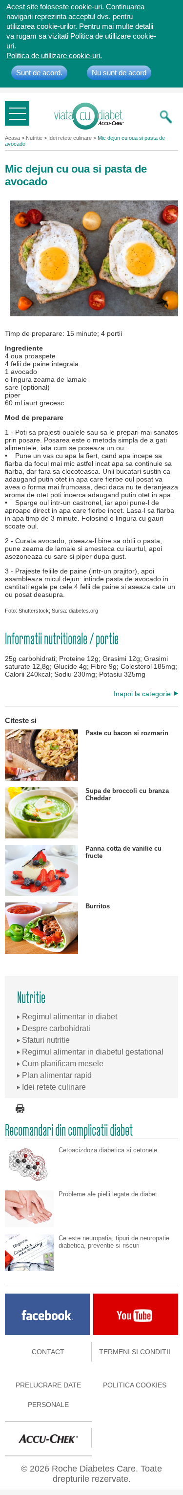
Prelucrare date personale (48, 1394)
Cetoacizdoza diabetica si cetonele (108, 1150)
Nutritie (34, 138)
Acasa (12, 138)
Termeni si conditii (134, 1352)
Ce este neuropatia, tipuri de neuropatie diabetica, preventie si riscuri (114, 1241)
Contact (48, 1352)
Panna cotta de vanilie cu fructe (123, 852)
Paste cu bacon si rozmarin (126, 733)
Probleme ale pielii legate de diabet (108, 1194)
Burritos (97, 906)
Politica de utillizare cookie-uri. (54, 55)
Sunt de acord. (39, 72)
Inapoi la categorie (142, 694)
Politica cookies (134, 1385)
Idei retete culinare (70, 138)
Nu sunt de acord (119, 72)
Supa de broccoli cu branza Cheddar (127, 794)
